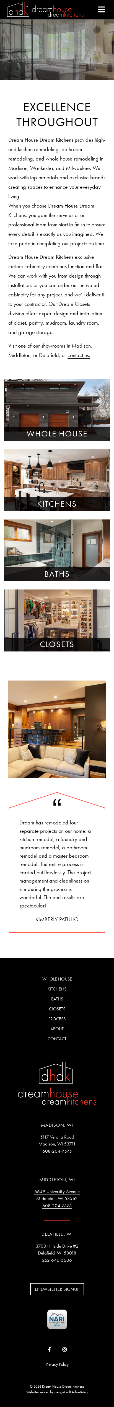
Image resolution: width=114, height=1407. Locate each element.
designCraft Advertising (71, 1392)
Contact (57, 1038)
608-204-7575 (57, 1151)
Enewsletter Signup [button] (57, 1289)
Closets (57, 1009)
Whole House (57, 979)
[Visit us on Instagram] (64, 1350)
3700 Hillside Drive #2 (57, 1246)
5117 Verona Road (57, 1137)
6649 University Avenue (57, 1191)
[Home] (45, 10)
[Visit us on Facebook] (49, 1350)
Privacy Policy (57, 1364)
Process (57, 1018)
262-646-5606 (57, 1260)
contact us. (79, 355)
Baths (57, 999)
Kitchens (57, 989)
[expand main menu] (101, 9)
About (57, 1028)
